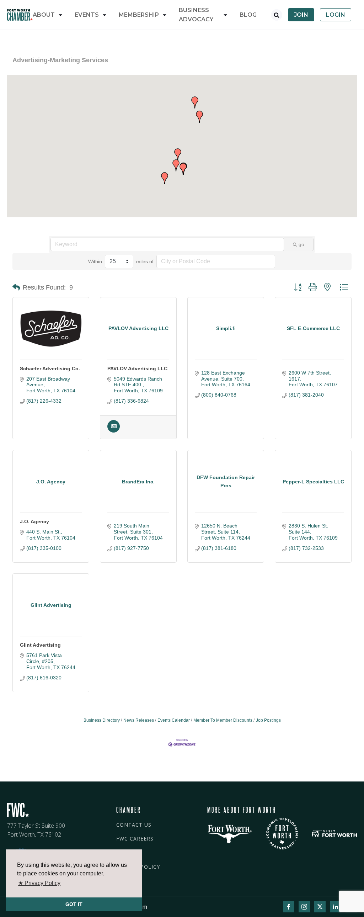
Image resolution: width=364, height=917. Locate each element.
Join (301, 14)
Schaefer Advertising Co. (50, 368)
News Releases (138, 720)
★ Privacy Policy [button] (39, 883)
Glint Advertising (40, 645)
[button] (183, 169)
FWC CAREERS (135, 838)
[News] (113, 431)
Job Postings (268, 720)
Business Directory (102, 720)
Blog (248, 14)
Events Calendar (173, 720)
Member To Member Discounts (222, 720)
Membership (139, 14)
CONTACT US (133, 824)
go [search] (301, 244)
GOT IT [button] (73, 904)
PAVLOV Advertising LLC (137, 368)
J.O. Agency (34, 521)
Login (335, 14)
